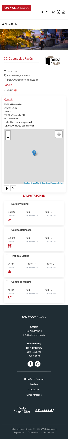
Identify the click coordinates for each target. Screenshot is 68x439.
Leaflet (27, 183)
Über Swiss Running (34, 379)
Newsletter (34, 389)
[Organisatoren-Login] (64, 12)
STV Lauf (8, 90)
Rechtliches (48, 432)
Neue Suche (11, 24)
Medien (34, 384)
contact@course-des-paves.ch (18, 122)
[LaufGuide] (54, 12)
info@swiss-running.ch (34, 335)
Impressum (19, 432)
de (43, 12)
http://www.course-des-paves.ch (22, 80)
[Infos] (59, 12)
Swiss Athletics (34, 394)
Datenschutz (33, 432)
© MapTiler (35, 183)
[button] (6, 188)
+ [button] (8, 133)
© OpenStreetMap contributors (51, 183)
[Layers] (58, 134)
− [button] (8, 138)
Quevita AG (30, 429)
